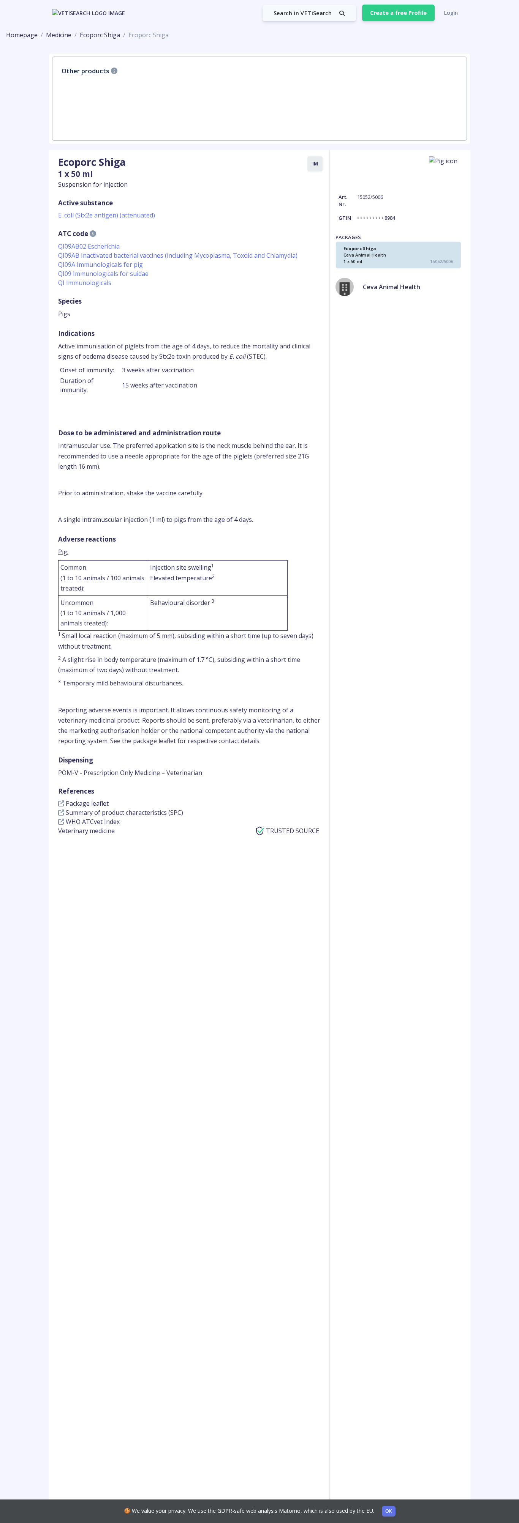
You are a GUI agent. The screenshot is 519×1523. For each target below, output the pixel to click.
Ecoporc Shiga (100, 35)
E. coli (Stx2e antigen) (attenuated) (106, 215)
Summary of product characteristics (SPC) (123, 812)
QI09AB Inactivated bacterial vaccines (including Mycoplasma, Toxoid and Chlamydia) (177, 255)
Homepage (22, 35)
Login (451, 12)
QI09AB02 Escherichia (89, 246)
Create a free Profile (398, 12)
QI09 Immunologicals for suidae (103, 273)
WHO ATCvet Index (92, 821)
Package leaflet (86, 803)
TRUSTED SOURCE (292, 831)
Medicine (58, 35)
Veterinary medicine (86, 831)
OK (388, 1511)
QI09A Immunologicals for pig (100, 264)
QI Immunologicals (84, 283)
